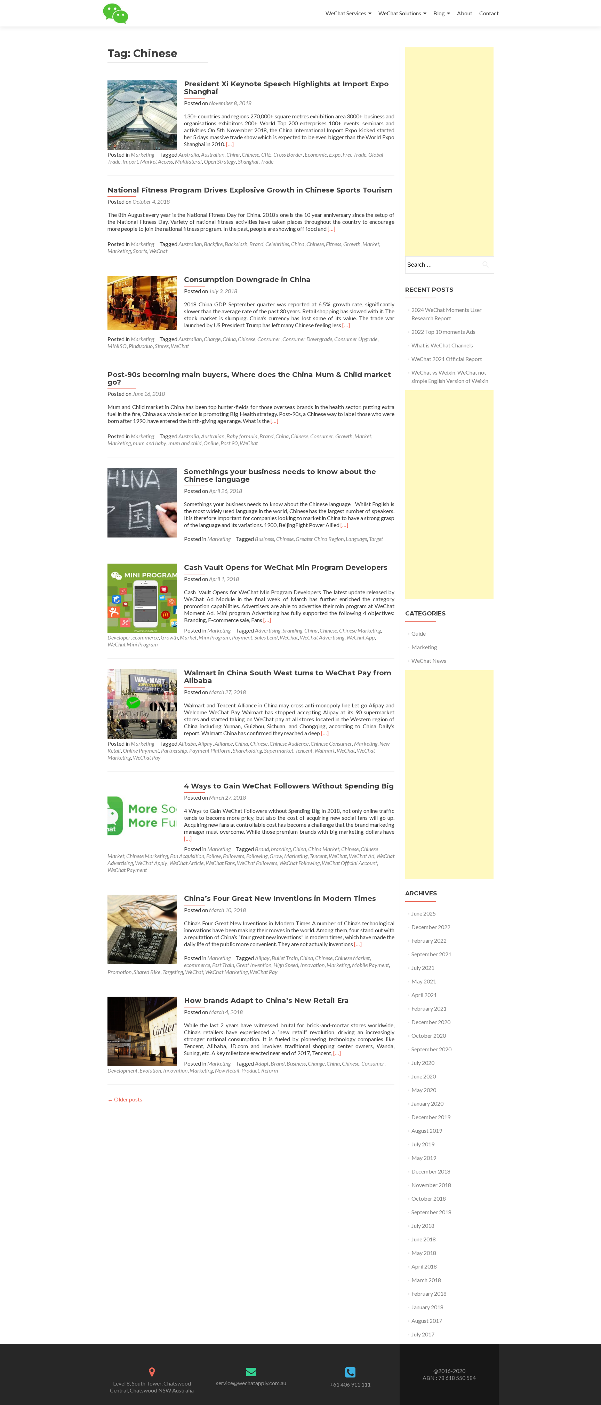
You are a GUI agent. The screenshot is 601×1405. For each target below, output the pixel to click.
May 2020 (423, 1089)
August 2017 (426, 1320)
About (464, 13)
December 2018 (430, 1171)
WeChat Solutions (399, 13)
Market (370, 244)
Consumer (268, 339)
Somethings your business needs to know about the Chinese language (280, 476)
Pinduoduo (141, 346)
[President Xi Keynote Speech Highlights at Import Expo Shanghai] (142, 114)
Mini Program (214, 637)
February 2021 (429, 1008)
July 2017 (422, 1334)
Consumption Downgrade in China (247, 279)
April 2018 (424, 1266)
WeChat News (428, 660)
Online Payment (141, 750)
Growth (351, 244)
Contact (489, 13)
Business (264, 538)
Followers (233, 856)
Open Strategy (220, 161)
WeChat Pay (147, 757)
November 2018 (431, 1185)
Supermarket (278, 750)
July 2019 (422, 1144)
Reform (269, 1070)
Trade (267, 161)
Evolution (150, 1070)
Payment (242, 637)
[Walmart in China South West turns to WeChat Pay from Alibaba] (142, 703)
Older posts (124, 1099)
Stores (162, 346)
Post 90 (229, 443)
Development (122, 1070)
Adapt (262, 1063)
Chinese (250, 154)
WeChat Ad (361, 856)
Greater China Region (320, 538)
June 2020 (423, 1076)
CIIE (266, 154)
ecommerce (146, 637)
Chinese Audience (289, 743)
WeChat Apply (151, 863)
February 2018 (429, 1293)
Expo (334, 154)
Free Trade (354, 154)
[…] (230, 144)
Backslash (236, 244)
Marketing (142, 154)
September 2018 (431, 1212)
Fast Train (223, 964)
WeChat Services (346, 13)
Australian (212, 154)
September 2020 (431, 1049)
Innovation (312, 964)
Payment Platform (210, 750)
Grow (276, 856)
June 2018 (423, 1239)
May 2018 (423, 1252)
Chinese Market (352, 958)
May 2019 (423, 1157)
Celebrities (277, 244)
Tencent (303, 750)
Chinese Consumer (331, 743)
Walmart (324, 750)
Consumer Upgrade (355, 339)
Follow (213, 856)
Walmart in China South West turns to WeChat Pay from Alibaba (287, 677)
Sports (140, 251)
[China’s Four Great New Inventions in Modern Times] (142, 928)
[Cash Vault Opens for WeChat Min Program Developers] (142, 597)
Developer (118, 637)
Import (130, 161)
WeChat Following (299, 863)
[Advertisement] (449, 151)
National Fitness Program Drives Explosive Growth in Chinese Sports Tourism (249, 190)
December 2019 (430, 1117)
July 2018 (422, 1225)
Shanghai (248, 161)
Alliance (224, 743)
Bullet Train (285, 958)
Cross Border (288, 154)
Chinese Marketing (360, 630)
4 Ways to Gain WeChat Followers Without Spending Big (289, 786)
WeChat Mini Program (132, 644)
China (233, 154)
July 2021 (422, 967)
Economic (316, 154)
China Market (323, 849)
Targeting (172, 971)
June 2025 (423, 913)
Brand (256, 244)
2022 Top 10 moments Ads (443, 331)
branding (292, 630)
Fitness (333, 244)
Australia (188, 154)
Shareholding (247, 750)
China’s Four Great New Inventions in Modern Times (280, 898)
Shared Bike (147, 971)
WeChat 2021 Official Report (446, 358)
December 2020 (430, 1022)
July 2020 (422, 1062)
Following (256, 856)
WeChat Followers (257, 863)
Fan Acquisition (187, 856)
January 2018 (427, 1307)
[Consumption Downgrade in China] (142, 302)
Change (212, 339)
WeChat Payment (127, 869)
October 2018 (428, 1198)
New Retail (227, 1070)
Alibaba (187, 743)
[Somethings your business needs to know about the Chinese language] (142, 502)
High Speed (285, 964)
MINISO (117, 346)
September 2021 (431, 954)
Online (210, 443)
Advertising (267, 630)
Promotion (119, 971)
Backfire (213, 244)
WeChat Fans (220, 863)
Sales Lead (266, 637)
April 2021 (424, 994)
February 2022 (429, 940)
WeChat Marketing (226, 971)
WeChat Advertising (322, 637)
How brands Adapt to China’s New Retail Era (266, 1000)
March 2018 (426, 1280)
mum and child (184, 443)
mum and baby (149, 443)
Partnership (174, 750)
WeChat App (360, 637)
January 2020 (427, 1103)
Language (356, 538)
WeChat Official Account (349, 863)
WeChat (158, 251)
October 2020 (428, 1035)
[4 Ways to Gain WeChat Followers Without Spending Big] (142, 816)
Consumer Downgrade (307, 339)
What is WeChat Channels (442, 345)
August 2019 (426, 1130)
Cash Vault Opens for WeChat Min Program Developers (285, 567)
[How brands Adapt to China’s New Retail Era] (142, 1030)
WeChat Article (186, 863)
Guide (418, 633)
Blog (439, 13)
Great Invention (253, 964)
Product (250, 1070)
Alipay (205, 743)
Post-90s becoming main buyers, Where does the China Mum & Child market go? (249, 378)
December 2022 (430, 927)
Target (376, 538)
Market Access (156, 161)
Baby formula (241, 436)
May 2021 (423, 981)
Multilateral (188, 161)
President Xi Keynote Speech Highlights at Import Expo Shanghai (286, 88)
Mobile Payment (370, 964)
